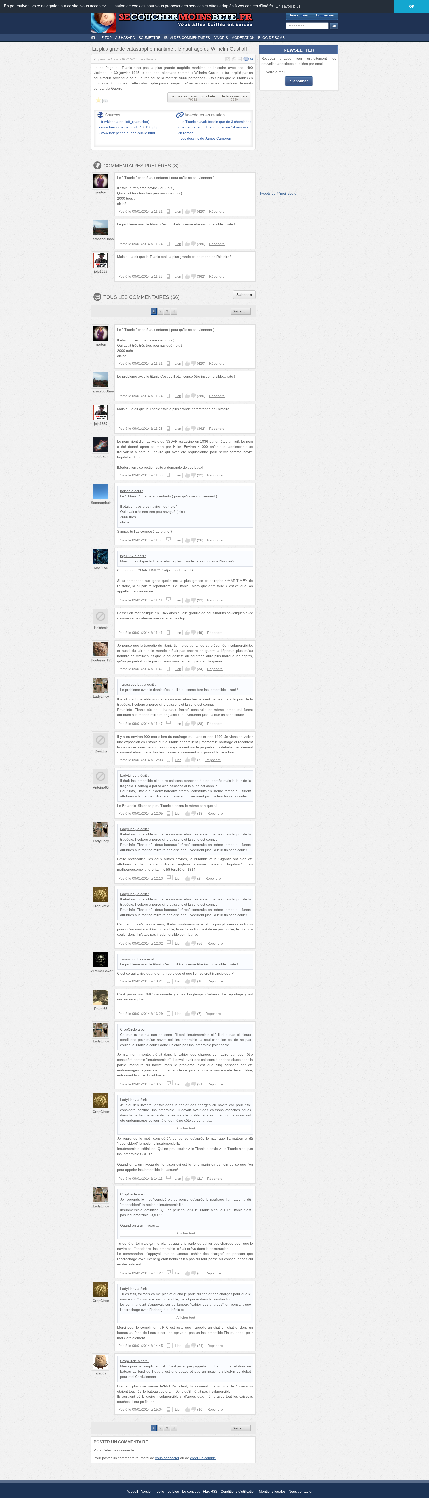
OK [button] (411, 6)
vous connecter (167, 1458)
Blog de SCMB (271, 38)
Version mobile (152, 1491)
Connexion (325, 15)
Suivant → (241, 311)
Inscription (299, 15)
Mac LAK (101, 568)
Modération (243, 38)
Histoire (151, 59)
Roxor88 (100, 1009)
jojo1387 (100, 271)
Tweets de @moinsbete (277, 193)
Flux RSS (210, 1491)
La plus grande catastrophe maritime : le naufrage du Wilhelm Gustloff (169, 49)
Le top (105, 38)
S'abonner (244, 295)
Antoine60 (101, 787)
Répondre (217, 211)
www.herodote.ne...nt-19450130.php (129, 127)
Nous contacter (301, 1491)
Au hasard (125, 38)
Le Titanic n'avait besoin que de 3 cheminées (215, 122)
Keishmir (101, 628)
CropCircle (101, 906)
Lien (178, 211)
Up (187, 211)
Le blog (173, 1491)
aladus (101, 1373)
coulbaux (101, 456)
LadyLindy (101, 696)
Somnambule (101, 503)
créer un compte (203, 1458)
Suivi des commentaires (187, 38)
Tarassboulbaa (102, 239)
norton (101, 192)
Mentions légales (272, 1491)
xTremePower (102, 971)
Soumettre (149, 38)
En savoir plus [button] (288, 6)
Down (193, 211)
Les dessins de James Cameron (205, 138)
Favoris (220, 38)
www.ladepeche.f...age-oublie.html (128, 133)
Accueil (132, 1491)
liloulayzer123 (101, 660)
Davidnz (101, 751)
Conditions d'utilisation (238, 1491)
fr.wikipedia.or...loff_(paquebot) (125, 122)
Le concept (191, 1491)
